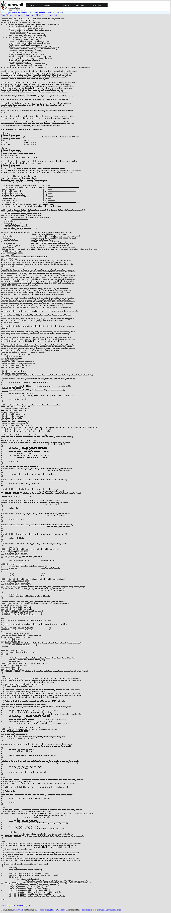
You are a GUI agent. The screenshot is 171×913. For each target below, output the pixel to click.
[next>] (10, 15)
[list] (55, 15)
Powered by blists (8, 906)
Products (30, 5)
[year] (51, 15)
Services (47, 5)
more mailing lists (24, 906)
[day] (39, 15)
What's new (97, 5)
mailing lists (18, 910)
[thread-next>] (31, 15)
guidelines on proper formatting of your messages (101, 910)
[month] (45, 15)
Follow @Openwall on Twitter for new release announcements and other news (32, 12)
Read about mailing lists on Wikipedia (50, 910)
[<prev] (4, 15)
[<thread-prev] (19, 15)
